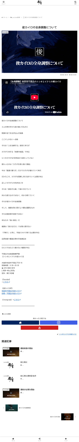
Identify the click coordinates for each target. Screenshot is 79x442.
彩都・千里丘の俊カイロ (11, 293)
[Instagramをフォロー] (58, 323)
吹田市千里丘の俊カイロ (11, 291)
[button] (73, 315)
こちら (5, 282)
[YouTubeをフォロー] (39, 328)
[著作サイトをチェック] (20, 323)
